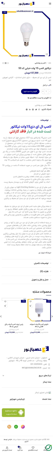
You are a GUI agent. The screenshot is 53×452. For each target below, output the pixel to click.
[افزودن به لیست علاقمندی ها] (30, 301)
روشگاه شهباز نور (44, 252)
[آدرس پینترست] (33, 109)
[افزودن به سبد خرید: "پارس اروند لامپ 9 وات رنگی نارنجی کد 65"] (5, 306)
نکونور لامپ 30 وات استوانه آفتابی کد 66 (39, 325)
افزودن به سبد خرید (30, 91)
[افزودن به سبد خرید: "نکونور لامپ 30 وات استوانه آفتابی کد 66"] (30, 306)
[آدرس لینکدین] (29, 109)
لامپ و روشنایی (40, 63)
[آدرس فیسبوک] (39, 109)
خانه (49, 63)
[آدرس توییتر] (36, 109)
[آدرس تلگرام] (26, 109)
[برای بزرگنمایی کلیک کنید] (46, 54)
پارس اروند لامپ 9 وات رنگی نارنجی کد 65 (14, 325)
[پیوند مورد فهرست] (26, 364)
